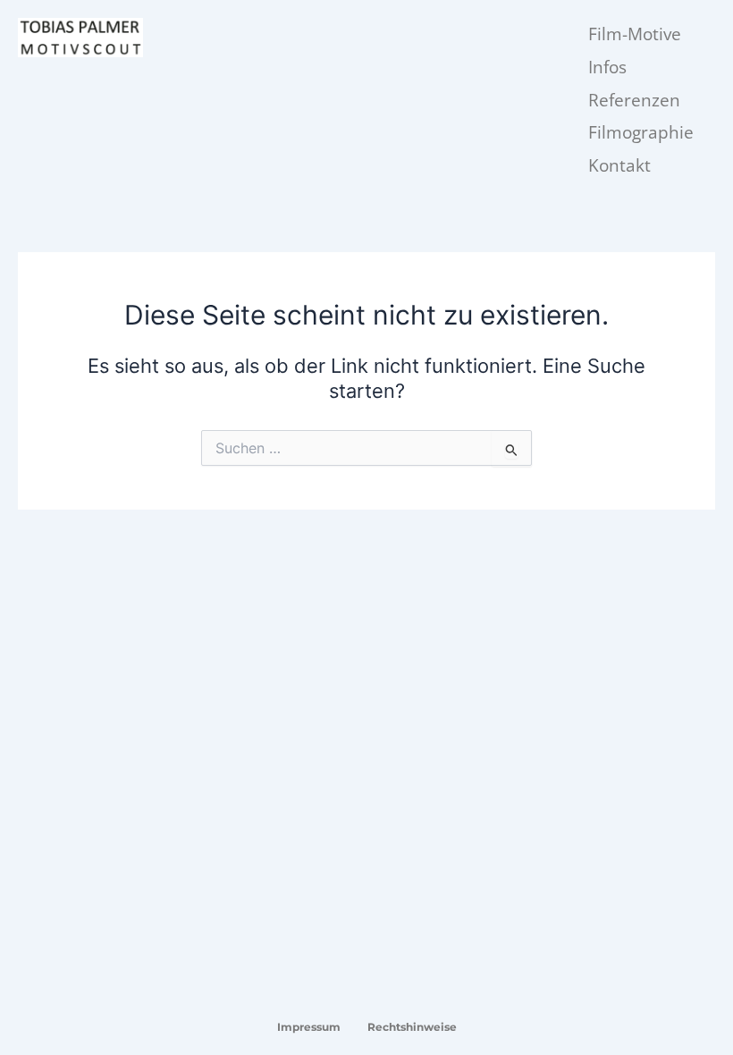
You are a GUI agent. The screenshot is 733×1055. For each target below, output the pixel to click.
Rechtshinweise (412, 1027)
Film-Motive (634, 34)
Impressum (309, 1027)
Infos (607, 67)
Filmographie (641, 132)
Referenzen (634, 100)
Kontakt (619, 165)
